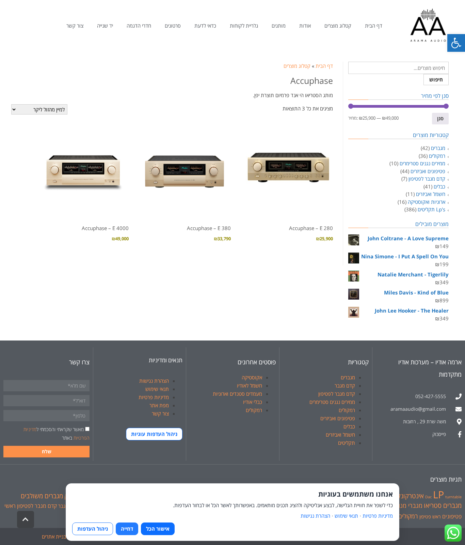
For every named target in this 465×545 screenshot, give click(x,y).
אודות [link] (305, 25)
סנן (440, 118)
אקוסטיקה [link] (252, 377)
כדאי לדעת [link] (205, 25)
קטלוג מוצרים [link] (337, 25)
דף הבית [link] (373, 25)
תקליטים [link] (346, 442)
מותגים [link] (279, 25)
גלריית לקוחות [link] (244, 25)
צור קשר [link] (74, 25)
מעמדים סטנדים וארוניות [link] (237, 393)
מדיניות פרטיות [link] (154, 397)
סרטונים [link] (173, 25)
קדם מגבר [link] (345, 385)
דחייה (127, 528)
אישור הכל (158, 528)
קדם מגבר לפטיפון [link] (426, 178)
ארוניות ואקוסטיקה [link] (426, 201)
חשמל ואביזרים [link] (430, 194)
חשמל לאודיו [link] (249, 385)
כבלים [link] (439, 186)
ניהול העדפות (92, 528)
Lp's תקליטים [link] (431, 209)
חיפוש (436, 79)
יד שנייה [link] (105, 25)
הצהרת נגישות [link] (154, 380)
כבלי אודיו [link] (252, 401)
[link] (456, 43)
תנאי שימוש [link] (157, 388)
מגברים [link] (438, 148)
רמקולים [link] (437, 155)
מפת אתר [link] (159, 405)
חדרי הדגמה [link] (139, 25)
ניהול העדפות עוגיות (154, 433)
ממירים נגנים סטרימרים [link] (422, 163)
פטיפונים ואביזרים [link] (428, 171)
